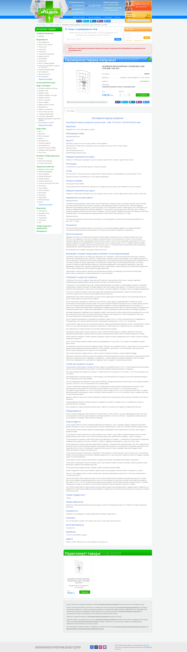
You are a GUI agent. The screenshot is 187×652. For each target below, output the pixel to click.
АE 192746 (147, 647)
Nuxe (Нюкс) (42, 192)
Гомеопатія (42, 51)
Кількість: (121, 91)
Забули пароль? (139, 40)
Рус (43, 1)
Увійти (147, 37)
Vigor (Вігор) (42, 197)
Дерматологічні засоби (46, 104)
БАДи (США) (41, 129)
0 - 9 (116, 33)
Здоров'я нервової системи (47, 95)
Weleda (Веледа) (43, 199)
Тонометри (42, 220)
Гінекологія (42, 49)
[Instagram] (100, 647)
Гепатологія (42, 47)
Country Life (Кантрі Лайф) (47, 148)
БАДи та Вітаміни (43, 86)
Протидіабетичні (44, 42)
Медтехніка (41, 208)
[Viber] (104, 647)
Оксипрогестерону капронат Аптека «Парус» (130, 627)
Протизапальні (43, 76)
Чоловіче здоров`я (44, 143)
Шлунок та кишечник (45, 109)
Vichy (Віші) (42, 195)
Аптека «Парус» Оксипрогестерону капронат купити (85, 629)
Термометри (42, 218)
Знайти (118, 39)
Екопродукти (42, 231)
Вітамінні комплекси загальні (48, 88)
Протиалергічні (43, 72)
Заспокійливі (42, 58)
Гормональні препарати (46, 54)
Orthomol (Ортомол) (45, 163)
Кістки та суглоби (44, 100)
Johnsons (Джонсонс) (45, 181)
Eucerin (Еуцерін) (43, 174)
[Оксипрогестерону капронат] (78, 568)
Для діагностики (43, 213)
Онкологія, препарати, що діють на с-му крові (49, 66)
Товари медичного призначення (44, 227)
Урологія (119, 86)
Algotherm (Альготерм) (46, 169)
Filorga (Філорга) (43, 178)
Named (40, 158)
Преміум (41, 36)
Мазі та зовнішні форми (46, 63)
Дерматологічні (43, 56)
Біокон (40, 202)
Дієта (40, 131)
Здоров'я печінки (44, 97)
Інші (39, 222)
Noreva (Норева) (43, 190)
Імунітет (41, 138)
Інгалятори (42, 215)
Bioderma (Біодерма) (45, 171)
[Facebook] (96, 647)
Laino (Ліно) (42, 185)
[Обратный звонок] (138, 5)
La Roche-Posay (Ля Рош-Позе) (48, 183)
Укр (38, 1)
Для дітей (41, 134)
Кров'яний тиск (43, 141)
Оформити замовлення (138, 20)
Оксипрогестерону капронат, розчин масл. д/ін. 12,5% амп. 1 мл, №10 (78, 581)
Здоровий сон (43, 107)
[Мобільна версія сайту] (92, 647)
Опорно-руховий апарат (46, 69)
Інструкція (71, 111)
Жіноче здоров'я (43, 136)
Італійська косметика (45, 33)
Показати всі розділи (45, 79)
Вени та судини (43, 102)
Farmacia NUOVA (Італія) (46, 83)
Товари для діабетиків (45, 114)
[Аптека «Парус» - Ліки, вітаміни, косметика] (49, 11)
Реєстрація (128, 40)
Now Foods (42, 152)
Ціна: (103, 91)
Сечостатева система (45, 111)
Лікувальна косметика (45, 167)
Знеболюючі (42, 61)
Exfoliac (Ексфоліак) (44, 176)
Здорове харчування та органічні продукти (49, 119)
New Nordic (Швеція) (45, 161)
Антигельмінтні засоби (46, 122)
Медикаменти (42, 40)
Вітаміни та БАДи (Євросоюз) (48, 156)
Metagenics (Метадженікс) (47, 150)
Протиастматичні (44, 74)
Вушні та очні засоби (45, 44)
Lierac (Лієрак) (43, 188)
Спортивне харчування (46, 116)
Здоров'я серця (43, 93)
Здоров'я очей (43, 90)
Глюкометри (42, 211)
